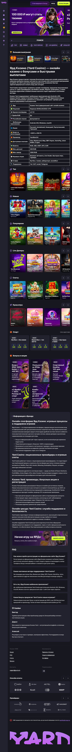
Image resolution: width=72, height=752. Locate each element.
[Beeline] (62, 684)
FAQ (11, 655)
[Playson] (62, 710)
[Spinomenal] (33, 710)
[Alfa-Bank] (33, 684)
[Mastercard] (47, 690)
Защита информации (48, 655)
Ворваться (17, 32)
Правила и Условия (47, 652)
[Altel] (47, 684)
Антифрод (45, 658)
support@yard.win (15, 670)
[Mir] (62, 690)
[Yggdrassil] (33, 704)
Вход (53, 3)
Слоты (12, 658)
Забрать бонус (58, 538)
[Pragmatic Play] (18, 704)
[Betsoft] (47, 704)
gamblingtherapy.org (65, 720)
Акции (12, 652)
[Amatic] (18, 710)
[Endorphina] (47, 710)
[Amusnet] (62, 704)
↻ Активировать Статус (39, 3)
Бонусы (12, 661)
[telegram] (43, 671)
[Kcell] (33, 690)
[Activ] (18, 684)
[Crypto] (18, 690)
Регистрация (63, 3)
